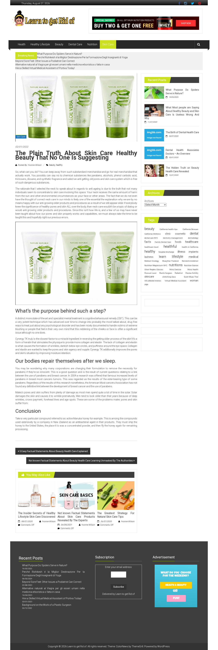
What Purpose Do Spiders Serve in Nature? (59, 53)
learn (162, 257)
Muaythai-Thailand (170, 261)
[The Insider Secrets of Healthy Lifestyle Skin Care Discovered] (36, 495)
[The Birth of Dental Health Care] (154, 135)
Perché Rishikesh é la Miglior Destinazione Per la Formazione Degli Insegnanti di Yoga (82, 57)
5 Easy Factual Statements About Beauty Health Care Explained (54, 451)
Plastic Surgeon (165, 273)
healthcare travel (151, 247)
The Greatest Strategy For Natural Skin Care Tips (115, 515)
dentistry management (173, 238)
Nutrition (92, 44)
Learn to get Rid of (125, 594)
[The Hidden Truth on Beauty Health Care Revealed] (154, 170)
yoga (146, 284)
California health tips (168, 229)
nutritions (176, 265)
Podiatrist (179, 273)
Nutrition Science (191, 265)
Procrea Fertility (191, 273)
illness (181, 251)
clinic (168, 233)
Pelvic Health (193, 269)
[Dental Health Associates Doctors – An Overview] (154, 152)
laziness (148, 257)
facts (147, 241)
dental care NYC (151, 238)
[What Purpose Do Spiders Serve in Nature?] (154, 92)
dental (194, 233)
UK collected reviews (152, 281)
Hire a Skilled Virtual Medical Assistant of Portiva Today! (45, 68)
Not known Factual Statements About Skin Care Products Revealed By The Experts (76, 517)
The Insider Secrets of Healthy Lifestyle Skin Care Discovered (36, 515)
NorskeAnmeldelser (190, 261)
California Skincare (190, 229)
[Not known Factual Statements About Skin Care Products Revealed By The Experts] (76, 495)
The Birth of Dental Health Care (182, 132)
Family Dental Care (163, 242)
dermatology (193, 238)
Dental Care (75, 44)
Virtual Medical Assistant (175, 281)
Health (21, 44)
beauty (52, 165)
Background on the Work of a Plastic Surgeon (46, 604)
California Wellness (152, 234)
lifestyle (177, 257)
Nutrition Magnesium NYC (155, 265)
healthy (59, 165)
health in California (190, 247)
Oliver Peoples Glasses (153, 269)
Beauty (59, 44)
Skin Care (108, 44)
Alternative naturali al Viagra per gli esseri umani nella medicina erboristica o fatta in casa (62, 64)
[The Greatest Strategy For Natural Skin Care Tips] (115, 495)
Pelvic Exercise (175, 269)
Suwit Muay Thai (191, 277)
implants (193, 251)
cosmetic (180, 233)
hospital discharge (166, 252)
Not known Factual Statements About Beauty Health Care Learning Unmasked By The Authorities (81, 460)
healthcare (191, 241)
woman (194, 280)
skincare (149, 276)
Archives (149, 201)
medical (193, 256)
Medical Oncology (151, 261)
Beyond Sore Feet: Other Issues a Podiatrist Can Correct (45, 61)
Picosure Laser (150, 273)
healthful (170, 246)
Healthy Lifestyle (40, 44)
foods (178, 242)
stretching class (169, 277)
